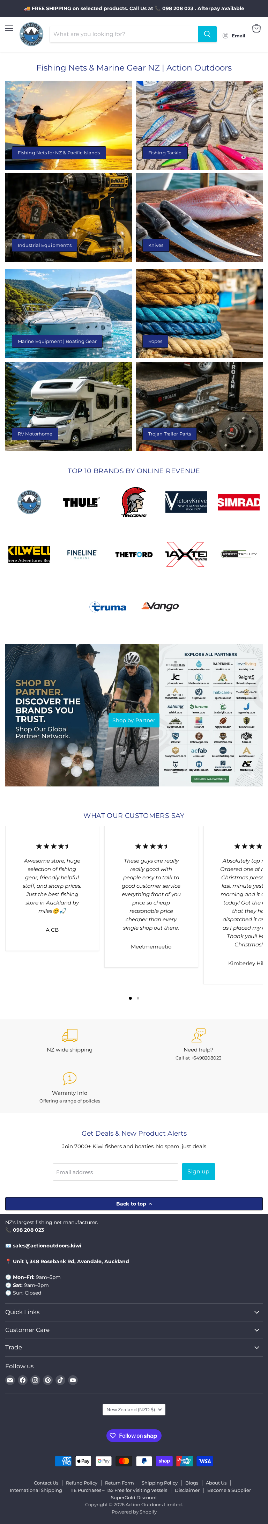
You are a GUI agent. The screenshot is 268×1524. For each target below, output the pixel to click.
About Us (216, 1483)
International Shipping (36, 1490)
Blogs (191, 1483)
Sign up (198, 1171)
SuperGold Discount (134, 1497)
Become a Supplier (229, 1490)
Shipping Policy (160, 1483)
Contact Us (46, 1483)
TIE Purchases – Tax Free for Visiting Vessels (118, 1490)
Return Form (119, 1483)
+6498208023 (206, 1058)
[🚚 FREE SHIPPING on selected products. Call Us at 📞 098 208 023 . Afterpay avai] (134, 8)
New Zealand (130, 1409)
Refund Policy (81, 1483)
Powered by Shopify (134, 1512)
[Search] (207, 34)
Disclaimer (187, 1490)
